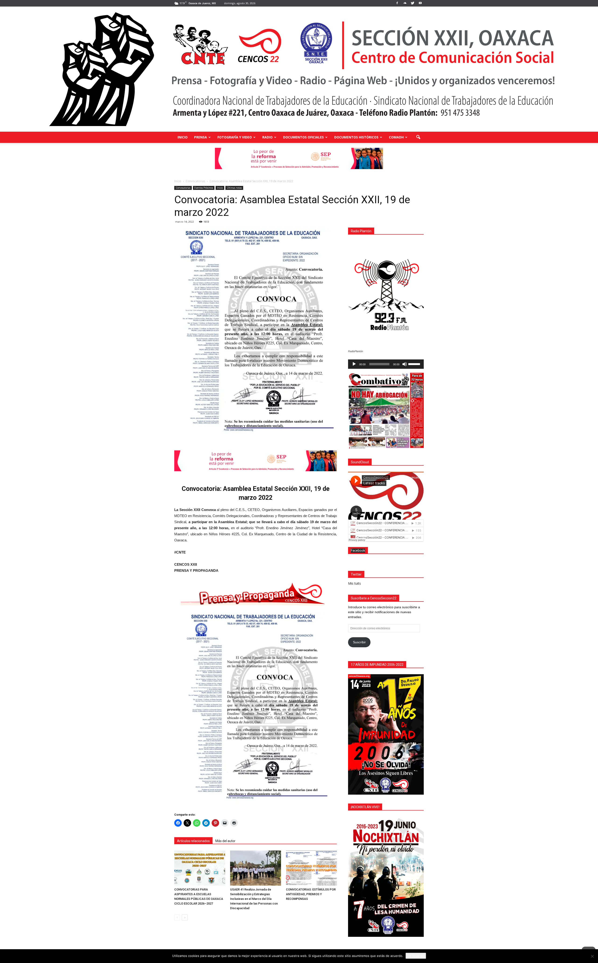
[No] (592, 956)
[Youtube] (420, 3)
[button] (418, 137)
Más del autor (225, 841)
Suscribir (359, 642)
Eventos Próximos (203, 187)
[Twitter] (412, 3)
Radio (267, 137)
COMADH (396, 137)
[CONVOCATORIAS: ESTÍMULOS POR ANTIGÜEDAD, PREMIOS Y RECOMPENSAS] (311, 868)
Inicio (183, 137)
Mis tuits (354, 583)
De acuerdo (415, 956)
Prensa (200, 137)
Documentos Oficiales (303, 137)
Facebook (358, 550)
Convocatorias (183, 187)
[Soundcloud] (404, 3)
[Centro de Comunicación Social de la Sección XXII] (299, 69)
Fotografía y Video (234, 137)
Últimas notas (234, 187)
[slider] (414, 363)
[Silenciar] (404, 364)
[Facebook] (397, 3)
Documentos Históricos (356, 137)
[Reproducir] (354, 364)
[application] (386, 364)
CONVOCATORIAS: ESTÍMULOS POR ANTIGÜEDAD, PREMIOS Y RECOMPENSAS (311, 894)
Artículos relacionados (193, 841)
